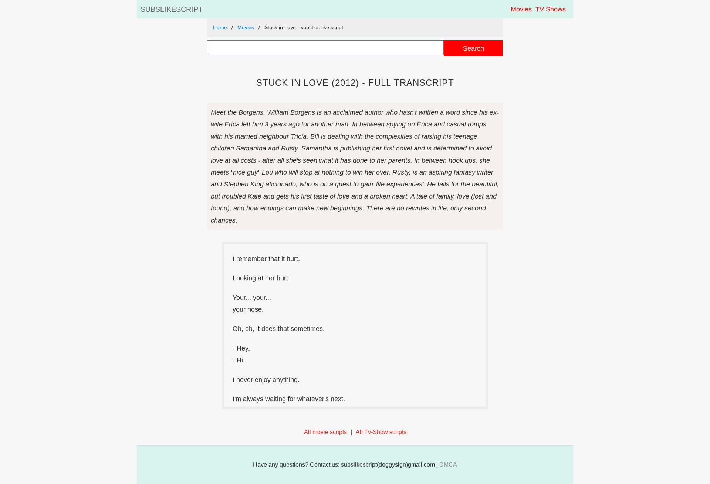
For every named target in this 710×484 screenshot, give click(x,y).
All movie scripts (325, 432)
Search (473, 48)
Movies (521, 9)
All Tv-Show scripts (381, 432)
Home (220, 27)
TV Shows (550, 9)
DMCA (448, 464)
